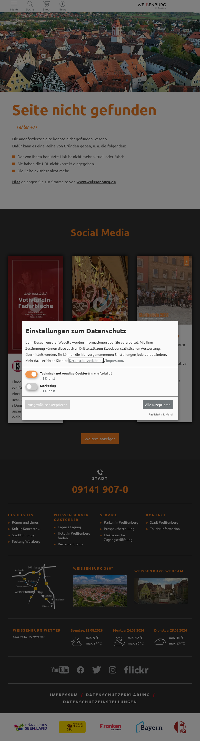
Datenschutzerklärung (86, 360)
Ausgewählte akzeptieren (47, 404)
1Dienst (47, 378)
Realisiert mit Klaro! (161, 414)
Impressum (114, 360)
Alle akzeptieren (157, 404)
